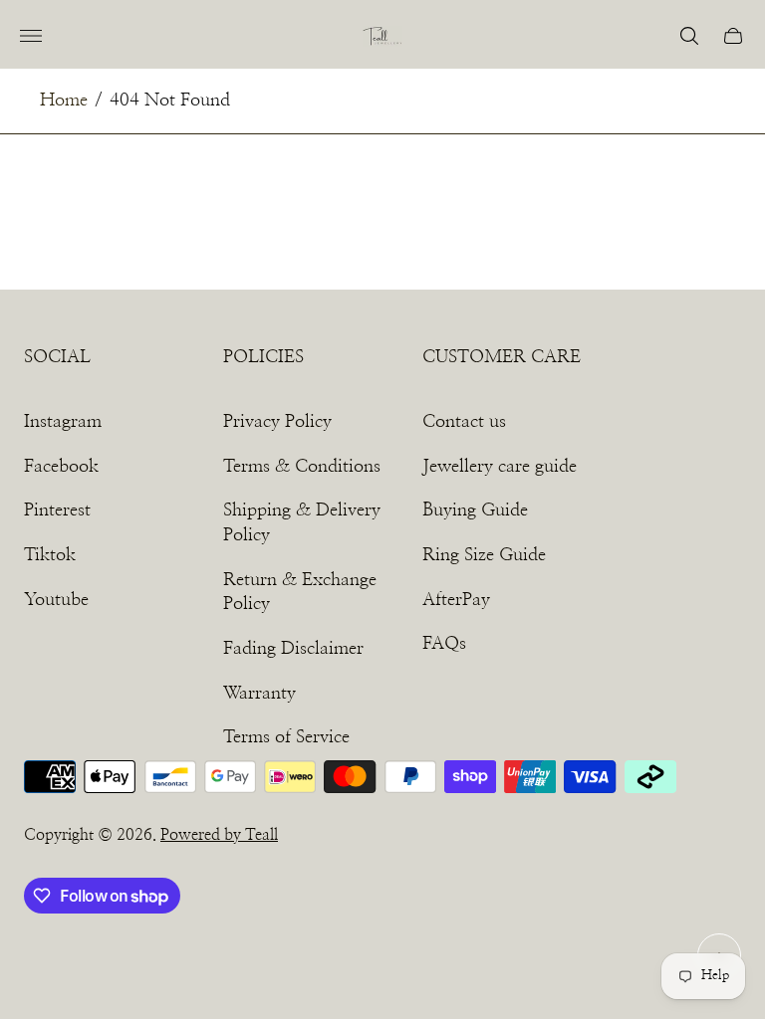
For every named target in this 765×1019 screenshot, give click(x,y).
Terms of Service (286, 737)
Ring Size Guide (484, 555)
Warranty (259, 694)
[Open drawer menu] (31, 36)
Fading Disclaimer (293, 649)
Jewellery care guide (499, 467)
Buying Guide (475, 510)
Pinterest (57, 510)
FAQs (444, 644)
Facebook (61, 467)
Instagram (63, 422)
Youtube (56, 600)
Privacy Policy (277, 422)
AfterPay (456, 600)
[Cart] (733, 36)
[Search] (689, 36)
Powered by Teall (219, 835)
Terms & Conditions (302, 467)
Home (64, 100)
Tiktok (50, 555)
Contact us (464, 422)
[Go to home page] (382, 36)
